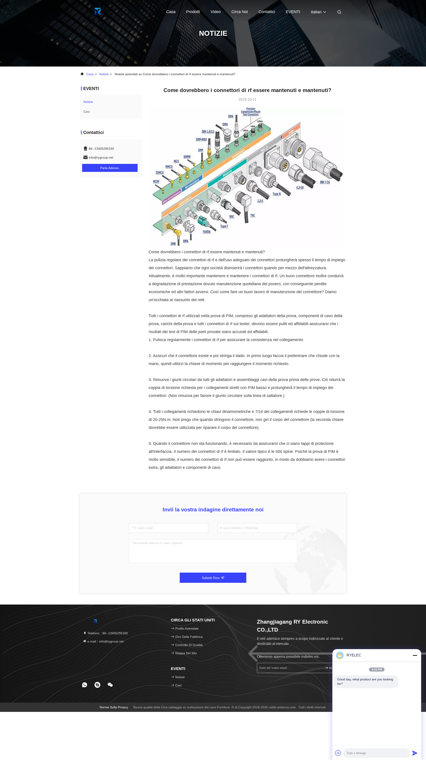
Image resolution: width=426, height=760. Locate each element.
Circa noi (239, 12)
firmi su (333, 668)
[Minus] (415, 655)
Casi (86, 111)
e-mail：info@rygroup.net (105, 641)
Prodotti (193, 12)
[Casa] (97, 11)
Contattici (266, 12)
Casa (171, 12)
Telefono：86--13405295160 (107, 633)
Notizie (104, 74)
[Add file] (338, 753)
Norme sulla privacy (114, 707)
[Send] (414, 753)
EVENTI (293, 12)
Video (216, 12)
